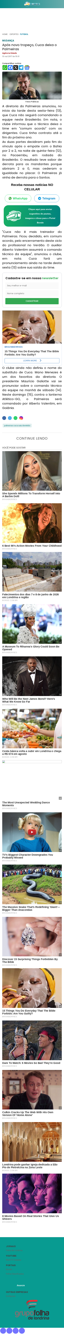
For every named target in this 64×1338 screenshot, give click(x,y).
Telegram (48, 198)
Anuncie (21, 1285)
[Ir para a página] (32, 4)
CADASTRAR (32, 301)
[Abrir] (2, 5)
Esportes (14, 34)
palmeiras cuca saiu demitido (17, 425)
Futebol (24, 34)
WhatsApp (20, 198)
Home (5, 34)
